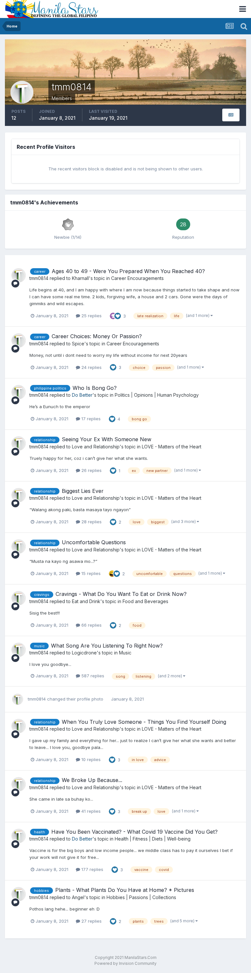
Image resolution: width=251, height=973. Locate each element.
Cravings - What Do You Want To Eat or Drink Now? (121, 594)
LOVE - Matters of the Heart (171, 446)
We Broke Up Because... (92, 780)
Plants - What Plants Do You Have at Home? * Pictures (124, 890)
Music (125, 652)
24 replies (91, 367)
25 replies (91, 315)
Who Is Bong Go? (95, 388)
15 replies (90, 573)
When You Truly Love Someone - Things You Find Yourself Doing (144, 722)
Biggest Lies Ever (83, 491)
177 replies (91, 869)
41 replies (90, 811)
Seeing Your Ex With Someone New (106, 439)
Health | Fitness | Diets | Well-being (153, 839)
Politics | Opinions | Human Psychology (157, 395)
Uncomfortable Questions (94, 542)
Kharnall (80, 278)
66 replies (91, 625)
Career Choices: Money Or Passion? (97, 336)
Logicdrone (84, 652)
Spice (78, 343)
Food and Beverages (145, 601)
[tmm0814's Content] (231, 115)
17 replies (90, 418)
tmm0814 (38, 278)
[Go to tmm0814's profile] (18, 275)
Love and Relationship (96, 446)
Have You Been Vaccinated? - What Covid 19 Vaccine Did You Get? (134, 831)
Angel (78, 897)
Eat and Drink (86, 601)
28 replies (91, 521)
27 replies (91, 921)
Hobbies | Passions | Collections (141, 897)
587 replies (92, 675)
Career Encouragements (137, 278)
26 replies (91, 470)
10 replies (90, 759)
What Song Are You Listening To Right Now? (107, 645)
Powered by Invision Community (125, 963)
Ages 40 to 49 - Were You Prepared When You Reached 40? (128, 271)
